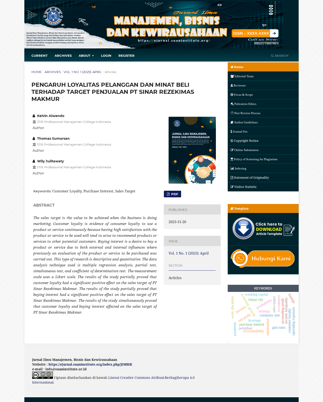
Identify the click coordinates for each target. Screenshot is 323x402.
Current (39, 55)
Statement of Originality (251, 177)
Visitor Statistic (245, 187)
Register (126, 55)
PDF (174, 194)
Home (36, 72)
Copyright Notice (246, 140)
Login (106, 55)
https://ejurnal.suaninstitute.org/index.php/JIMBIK (90, 364)
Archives (63, 55)
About (85, 55)
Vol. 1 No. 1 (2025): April (83, 72)
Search (281, 55)
